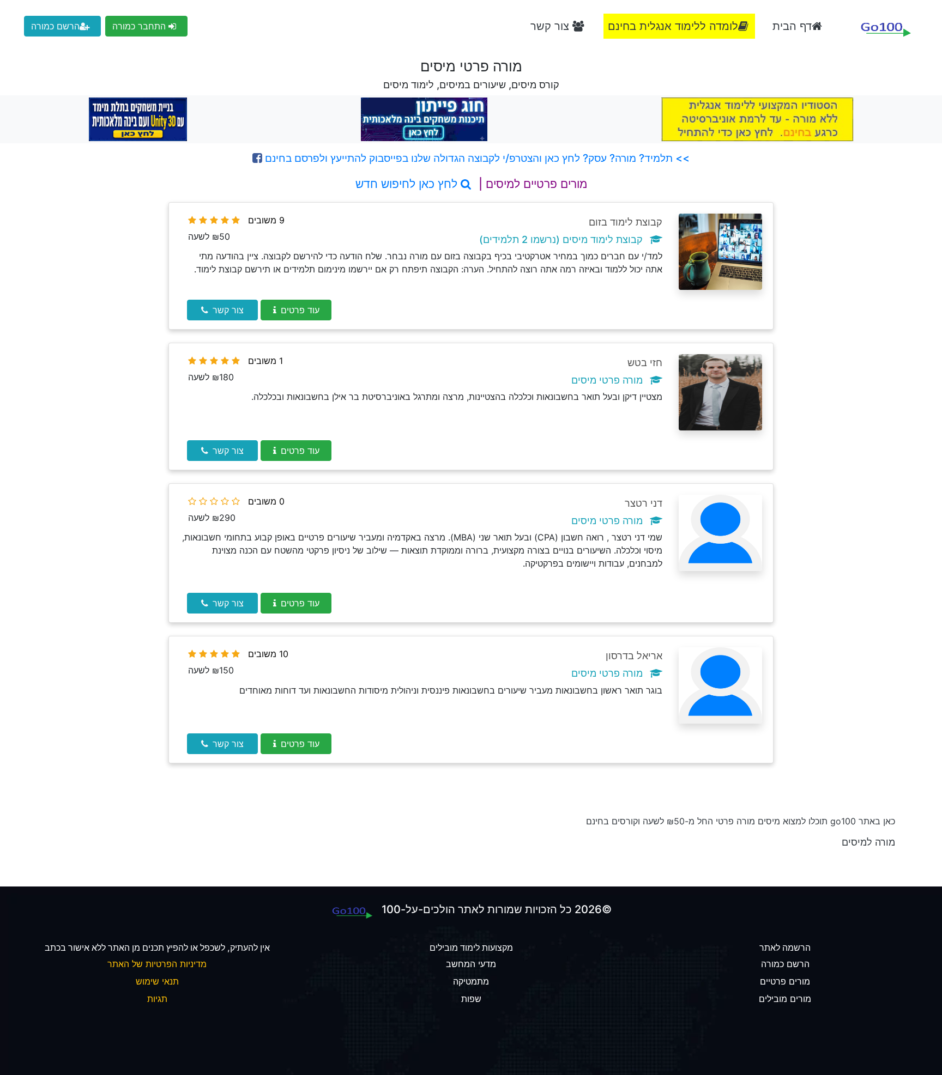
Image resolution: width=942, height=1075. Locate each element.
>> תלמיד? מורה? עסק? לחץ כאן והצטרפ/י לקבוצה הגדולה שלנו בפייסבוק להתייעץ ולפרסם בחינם (476, 158)
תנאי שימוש (157, 981)
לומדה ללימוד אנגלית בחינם (673, 26)
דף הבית (792, 26)
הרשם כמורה (55, 26)
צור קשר (551, 26)
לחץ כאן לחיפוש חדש (408, 184)
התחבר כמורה (140, 26)
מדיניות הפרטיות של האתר (157, 963)
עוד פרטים (300, 310)
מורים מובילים (785, 998)
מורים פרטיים (785, 981)
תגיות (157, 998)
